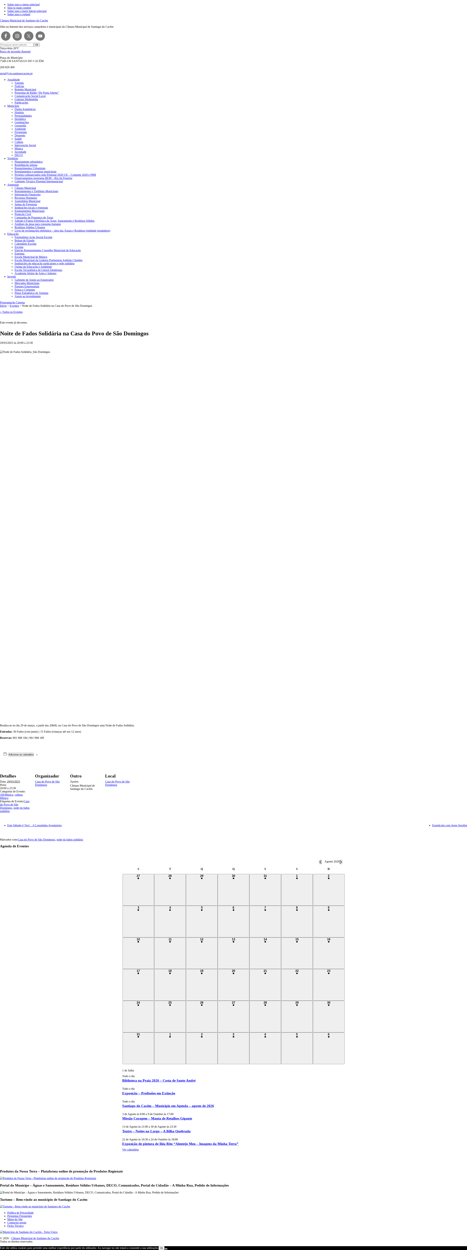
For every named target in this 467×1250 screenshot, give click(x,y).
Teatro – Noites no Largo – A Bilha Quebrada (156, 1131)
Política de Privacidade (20, 1212)
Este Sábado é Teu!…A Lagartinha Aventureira (34, 825)
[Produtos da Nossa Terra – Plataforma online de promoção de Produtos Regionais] (48, 1178)
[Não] (166, 1248)
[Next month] (340, 862)
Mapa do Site (15, 1219)
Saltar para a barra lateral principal (27, 11)
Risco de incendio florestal (15, 51)
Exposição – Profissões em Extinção (148, 1093)
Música (4, 798)
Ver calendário (130, 1149)
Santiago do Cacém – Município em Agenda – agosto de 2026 (168, 1106)
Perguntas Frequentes (19, 1216)
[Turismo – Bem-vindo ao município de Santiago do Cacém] (35, 1206)
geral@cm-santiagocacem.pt (16, 73)
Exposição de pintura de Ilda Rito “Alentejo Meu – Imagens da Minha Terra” (180, 1144)
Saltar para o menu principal (23, 4)
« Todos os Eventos (11, 312)
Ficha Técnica (15, 1225)
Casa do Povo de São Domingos (14, 804)
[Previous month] (320, 862)
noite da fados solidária (70, 839)
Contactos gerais (16, 1222)
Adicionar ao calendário (21, 754)
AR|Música (6, 794)
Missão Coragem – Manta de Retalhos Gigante (157, 1118)
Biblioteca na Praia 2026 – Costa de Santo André (159, 1080)
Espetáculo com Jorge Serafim (449, 825)
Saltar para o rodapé (18, 14)
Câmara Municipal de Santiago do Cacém (24, 20)
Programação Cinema (12, 302)
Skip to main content (19, 7)
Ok (161, 1248)
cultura (18, 794)
